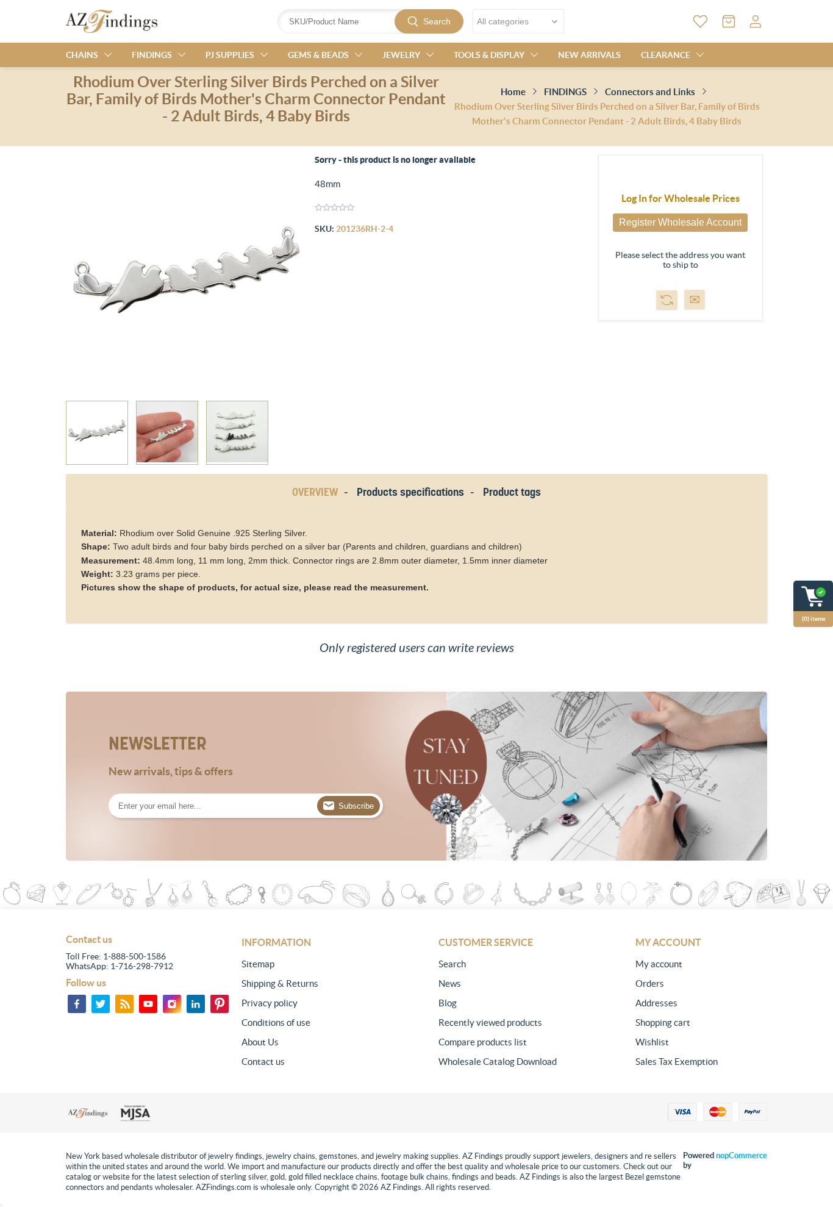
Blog (447, 1003)
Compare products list (482, 1042)
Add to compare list (666, 300)
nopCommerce (741, 1155)
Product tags (512, 492)
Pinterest (219, 1004)
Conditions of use (275, 1022)
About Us (260, 1042)
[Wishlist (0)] (700, 21)
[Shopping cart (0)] (729, 21)
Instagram (172, 1004)
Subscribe (356, 806)
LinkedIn (196, 1004)
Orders (649, 983)
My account (658, 964)
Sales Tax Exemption (676, 1061)
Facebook (77, 1004)
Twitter (100, 1004)
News (449, 983)
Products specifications (410, 492)
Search (437, 21)
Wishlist (652, 1042)
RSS (124, 1004)
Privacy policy (269, 1003)
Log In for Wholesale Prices (680, 198)
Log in (755, 21)
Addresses (656, 1003)
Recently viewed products (490, 1022)
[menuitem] (307, 964)
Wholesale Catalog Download (497, 1061)
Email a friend (694, 299)
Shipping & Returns (279, 983)
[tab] (317, 492)
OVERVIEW (315, 492)
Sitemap (257, 964)
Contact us (263, 1061)
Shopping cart (662, 1022)
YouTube (148, 1004)
